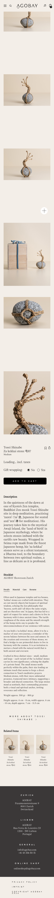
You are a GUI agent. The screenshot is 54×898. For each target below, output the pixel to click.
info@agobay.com (27, 849)
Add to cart (25, 481)
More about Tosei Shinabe (27, 718)
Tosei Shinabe (13, 447)
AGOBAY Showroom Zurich (19, 577)
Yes (43, 470)
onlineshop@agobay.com (27, 868)
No (33, 470)
